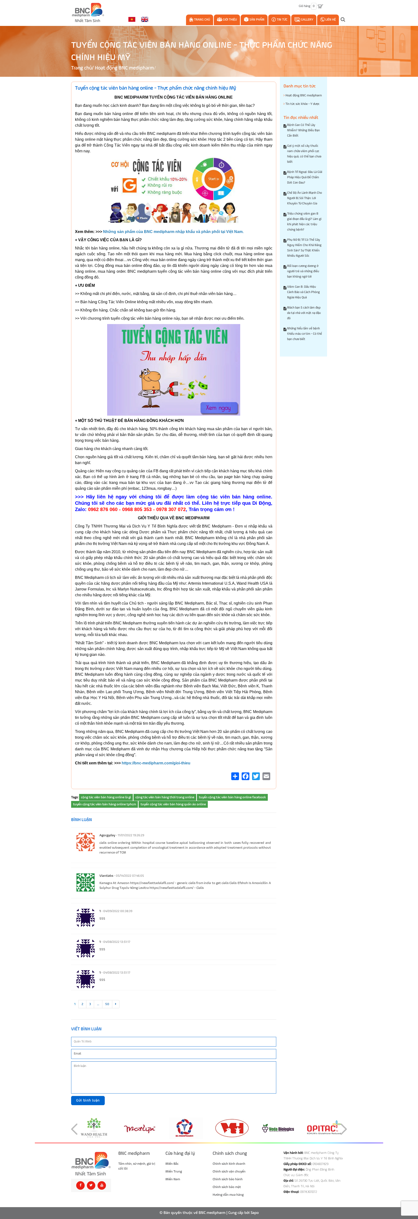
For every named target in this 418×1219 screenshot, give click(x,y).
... (98, 1004)
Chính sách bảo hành (228, 1179)
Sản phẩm (256, 19)
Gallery (306, 19)
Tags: (74, 797)
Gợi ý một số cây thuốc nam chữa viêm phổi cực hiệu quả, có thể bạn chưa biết (304, 153)
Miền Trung (173, 1171)
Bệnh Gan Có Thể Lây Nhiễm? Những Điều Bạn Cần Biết (303, 130)
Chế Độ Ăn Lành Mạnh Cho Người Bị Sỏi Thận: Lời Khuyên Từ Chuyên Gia (304, 198)
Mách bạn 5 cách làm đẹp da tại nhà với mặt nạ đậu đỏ (304, 313)
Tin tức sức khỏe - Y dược (302, 104)
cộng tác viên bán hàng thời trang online (164, 797)
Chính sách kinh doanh (229, 1163)
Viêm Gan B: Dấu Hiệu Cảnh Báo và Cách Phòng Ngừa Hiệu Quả (303, 292)
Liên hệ (330, 19)
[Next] (115, 1004)
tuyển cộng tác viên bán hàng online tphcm (104, 804)
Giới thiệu (229, 19)
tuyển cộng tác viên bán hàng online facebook (232, 797)
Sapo (255, 1213)
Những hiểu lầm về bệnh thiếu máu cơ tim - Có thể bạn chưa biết (304, 334)
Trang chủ (201, 19)
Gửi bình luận (88, 1100)
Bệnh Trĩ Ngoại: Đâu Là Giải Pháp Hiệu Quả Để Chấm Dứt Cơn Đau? (304, 177)
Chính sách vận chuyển (229, 1171)
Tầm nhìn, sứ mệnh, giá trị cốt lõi (136, 1166)
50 (107, 1004)
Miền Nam (172, 1179)
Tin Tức (281, 19)
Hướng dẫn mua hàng (228, 1194)
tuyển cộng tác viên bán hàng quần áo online (173, 804)
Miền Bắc (172, 1163)
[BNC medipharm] (91, 1164)
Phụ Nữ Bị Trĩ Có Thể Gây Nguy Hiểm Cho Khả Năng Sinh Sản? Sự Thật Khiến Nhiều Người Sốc (304, 247)
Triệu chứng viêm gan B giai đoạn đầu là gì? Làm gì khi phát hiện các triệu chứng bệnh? (304, 221)
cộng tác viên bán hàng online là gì (106, 797)
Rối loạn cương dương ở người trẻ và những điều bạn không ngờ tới (303, 271)
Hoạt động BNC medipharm (124, 68)
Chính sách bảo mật (227, 1187)
